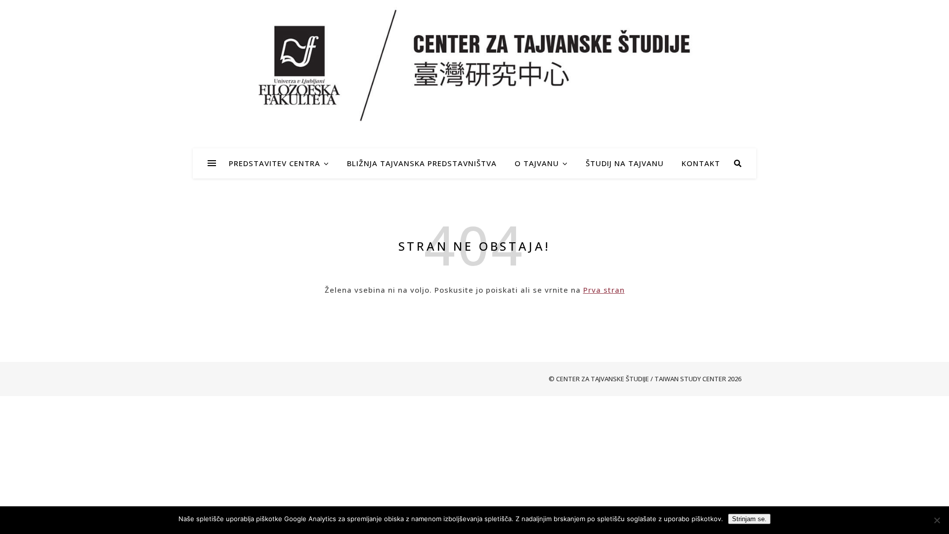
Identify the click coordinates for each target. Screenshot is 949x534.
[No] (937, 520)
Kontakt (701, 163)
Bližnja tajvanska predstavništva (422, 163)
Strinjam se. (749, 519)
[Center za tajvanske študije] (474, 65)
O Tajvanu (537, 163)
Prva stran (604, 290)
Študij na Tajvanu (625, 163)
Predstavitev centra (274, 163)
